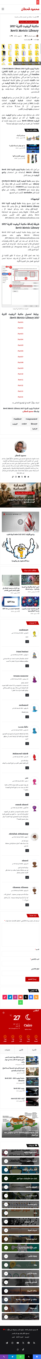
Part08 (20, 362)
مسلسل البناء (21, 135)
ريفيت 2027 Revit (19, 1088)
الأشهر (21, 1050)
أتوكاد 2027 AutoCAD (17, 1099)
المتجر (13, 1337)
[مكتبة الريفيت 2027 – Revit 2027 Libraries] (32, 1081)
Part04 (20, 339)
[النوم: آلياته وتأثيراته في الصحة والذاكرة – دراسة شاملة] (30, 580)
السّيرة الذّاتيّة (19, 1337)
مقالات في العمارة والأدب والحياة (23, 17)
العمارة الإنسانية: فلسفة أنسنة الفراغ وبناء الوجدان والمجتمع (21, 501)
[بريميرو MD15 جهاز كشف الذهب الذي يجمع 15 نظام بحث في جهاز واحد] (32, 1060)
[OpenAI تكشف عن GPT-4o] (11, 602)
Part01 (20, 322)
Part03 (20, 334)
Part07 (20, 357)
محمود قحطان (32, 36)
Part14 (20, 397)
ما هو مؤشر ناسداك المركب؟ (17, 146)
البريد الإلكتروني (34, 959)
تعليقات (7, 1050)
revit (24, 424)
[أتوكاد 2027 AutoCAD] (32, 1102)
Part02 (20, 328)
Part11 (20, 380)
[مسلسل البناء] (33, 138)
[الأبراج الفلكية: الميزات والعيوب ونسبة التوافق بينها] (30, 602)
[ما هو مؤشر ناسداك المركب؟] (33, 148)
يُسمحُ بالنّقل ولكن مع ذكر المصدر (20, 1333)
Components (31, 419)
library (33, 424)
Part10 (20, 374)
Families (17, 419)
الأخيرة (34, 1050)
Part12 (20, 385)
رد (27, 641)
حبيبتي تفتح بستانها (19, 156)
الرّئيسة (35, 17)
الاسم (37, 949)
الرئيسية (27, 1337)
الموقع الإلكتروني (35, 969)
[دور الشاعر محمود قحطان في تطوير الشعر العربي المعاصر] (11, 580)
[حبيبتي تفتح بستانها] (33, 159)
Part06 (20, 351)
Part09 (20, 368)
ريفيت (14, 424)
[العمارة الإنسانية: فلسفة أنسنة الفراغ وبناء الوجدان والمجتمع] (32, 1071)
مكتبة (34, 429)
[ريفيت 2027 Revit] (32, 1091)
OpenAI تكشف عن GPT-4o (11, 609)
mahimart (23, 630)
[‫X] (22, 476)
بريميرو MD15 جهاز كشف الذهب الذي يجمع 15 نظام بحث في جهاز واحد (14, 1059)
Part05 (20, 345)
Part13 (20, 391)
